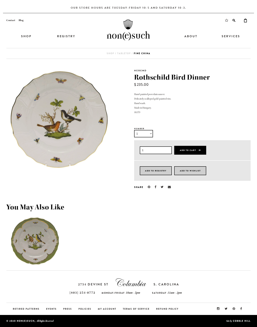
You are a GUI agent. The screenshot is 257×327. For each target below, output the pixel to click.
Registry (66, 36)
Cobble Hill (242, 321)
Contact (10, 20)
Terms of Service (136, 309)
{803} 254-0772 (82, 293)
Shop (26, 36)
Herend (140, 70)
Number (139, 128)
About (190, 36)
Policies (84, 309)
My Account (107, 309)
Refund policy (167, 309)
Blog (21, 20)
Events (51, 309)
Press (67, 309)
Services (231, 36)
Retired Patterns (26, 309)
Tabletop (124, 53)
